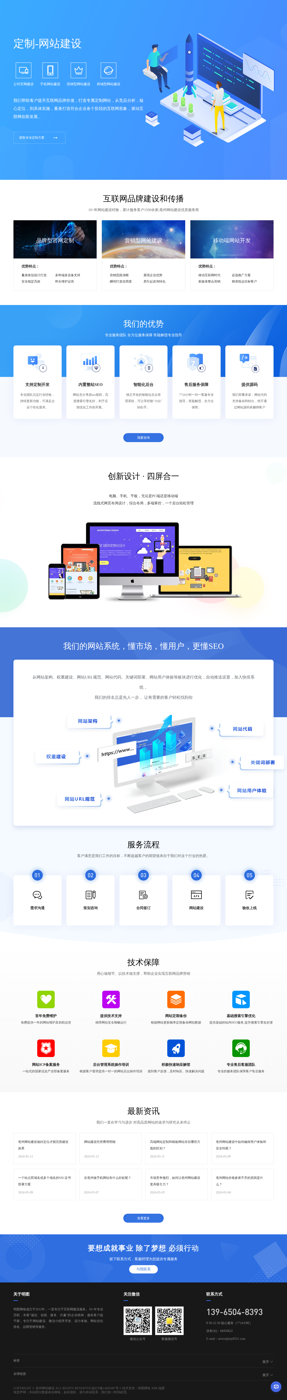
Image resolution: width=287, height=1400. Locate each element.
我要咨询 (143, 437)
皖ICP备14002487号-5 (106, 1388)
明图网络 (144, 1388)
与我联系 (143, 1269)
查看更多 (143, 1218)
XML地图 (158, 1388)
